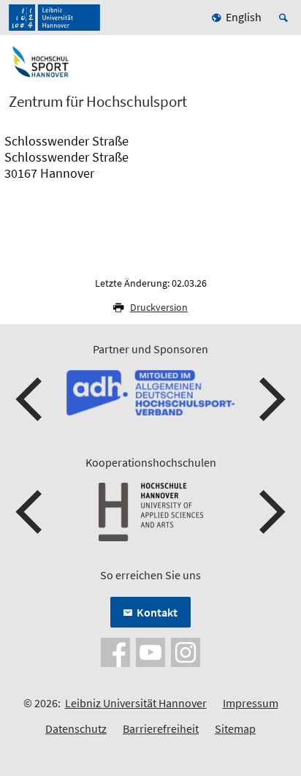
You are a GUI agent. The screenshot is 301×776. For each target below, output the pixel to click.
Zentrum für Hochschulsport (98, 101)
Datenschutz (76, 728)
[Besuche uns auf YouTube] (150, 651)
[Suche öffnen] (285, 18)
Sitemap (235, 728)
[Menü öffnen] (280, 68)
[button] (31, 399)
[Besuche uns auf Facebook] (115, 651)
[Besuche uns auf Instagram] (185, 651)
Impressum (250, 703)
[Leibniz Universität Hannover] (54, 17)
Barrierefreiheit (161, 728)
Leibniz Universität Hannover (136, 703)
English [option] (244, 17)
